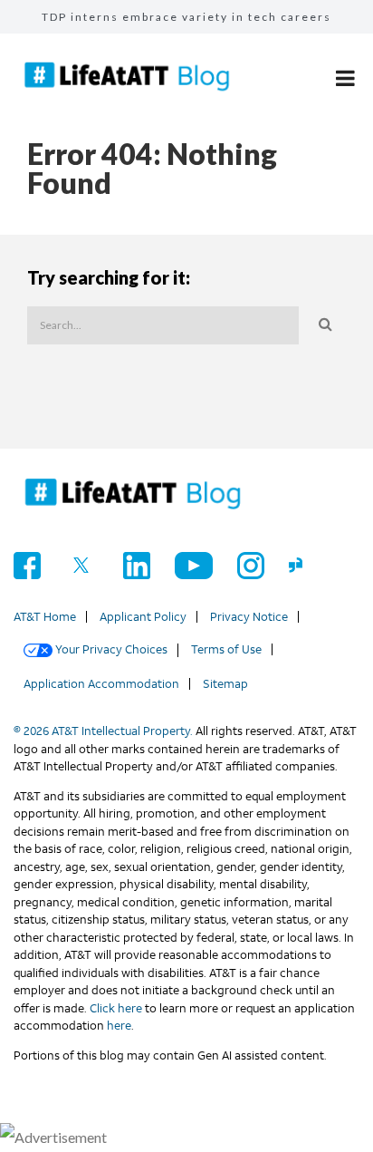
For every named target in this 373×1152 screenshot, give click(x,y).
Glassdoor (302, 565)
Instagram (250, 565)
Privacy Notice (249, 616)
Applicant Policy (143, 616)
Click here (116, 1008)
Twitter (82, 565)
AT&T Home (45, 616)
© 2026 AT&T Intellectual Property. (103, 731)
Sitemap (225, 684)
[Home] (133, 495)
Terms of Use (226, 649)
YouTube (194, 565)
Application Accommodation (101, 684)
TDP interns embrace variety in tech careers (186, 17)
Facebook (27, 565)
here (119, 1025)
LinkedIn (136, 565)
